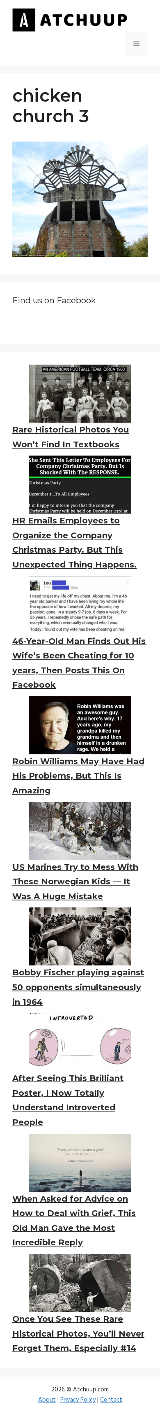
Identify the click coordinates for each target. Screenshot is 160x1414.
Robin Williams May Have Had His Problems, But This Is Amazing (78, 775)
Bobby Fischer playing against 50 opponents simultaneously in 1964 (78, 987)
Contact (111, 1400)
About (47, 1400)
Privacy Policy (78, 1400)
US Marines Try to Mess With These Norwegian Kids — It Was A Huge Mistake (75, 881)
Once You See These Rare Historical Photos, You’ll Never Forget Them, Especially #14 (78, 1333)
